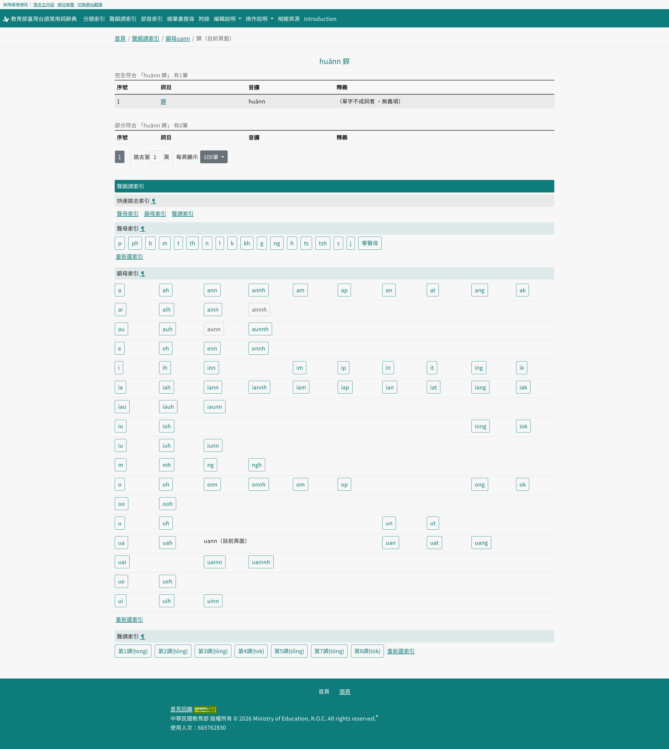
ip (343, 367)
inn (211, 367)
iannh (259, 387)
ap (344, 290)
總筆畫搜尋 (180, 18)
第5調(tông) (289, 651)
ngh (257, 465)
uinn (213, 601)
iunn (213, 445)
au (121, 329)
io (120, 426)
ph (135, 243)
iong (480, 426)
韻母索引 (155, 213)
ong (480, 484)
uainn (214, 562)
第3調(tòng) (213, 651)
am (300, 290)
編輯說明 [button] (225, 18)
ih (165, 367)
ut (433, 523)
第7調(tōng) (329, 651)
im (299, 367)
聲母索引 (128, 213)
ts (306, 243)
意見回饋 (181, 709)
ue (121, 581)
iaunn (214, 406)
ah (166, 290)
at (432, 290)
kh (247, 243)
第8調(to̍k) (367, 651)
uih (167, 601)
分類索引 (94, 18)
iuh (167, 445)
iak (523, 387)
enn (212, 348)
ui (120, 601)
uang (481, 542)
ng (277, 243)
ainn (213, 309)
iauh (168, 406)
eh (166, 348)
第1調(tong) (133, 651)
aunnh (260, 329)
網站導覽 (65, 4)
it (432, 367)
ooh (168, 503)
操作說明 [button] (257, 18)
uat (434, 542)
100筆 (212, 157)
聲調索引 (183, 213)
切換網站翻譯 (89, 4)
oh (166, 484)
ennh (258, 348)
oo (121, 503)
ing (479, 367)
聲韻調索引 (123, 18)
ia (120, 387)
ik (522, 367)
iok (523, 426)
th (192, 243)
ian (390, 387)
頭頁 (344, 691)
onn (212, 484)
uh (166, 523)
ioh (167, 426)
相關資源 (289, 18)
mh (167, 465)
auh (167, 329)
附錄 (204, 18)
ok (523, 484)
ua (121, 542)
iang (480, 387)
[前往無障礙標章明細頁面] (205, 709)
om (300, 484)
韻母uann (178, 38)
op (344, 484)
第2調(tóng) (173, 651)
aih (167, 309)
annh (258, 290)
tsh (323, 243)
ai (120, 309)
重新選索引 (129, 256)
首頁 (120, 38)
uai (122, 562)
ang (480, 290)
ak (523, 290)
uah (167, 542)
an (389, 290)
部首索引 (152, 18)
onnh (259, 484)
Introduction (320, 18)
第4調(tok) (251, 651)
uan (391, 542)
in (388, 367)
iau (122, 406)
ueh (167, 581)
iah (167, 387)
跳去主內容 (43, 4)
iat (433, 387)
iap (345, 387)
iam (301, 387)
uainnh (261, 562)
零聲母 (370, 243)
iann (213, 387)
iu (120, 445)
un (389, 523)
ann (212, 290)
